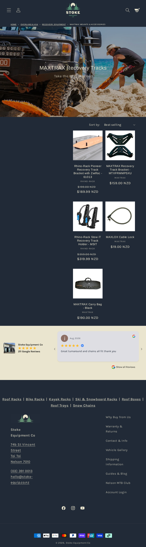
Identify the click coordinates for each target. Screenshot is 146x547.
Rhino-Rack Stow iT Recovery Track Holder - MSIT (87, 241)
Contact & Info (116, 440)
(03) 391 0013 (21, 471)
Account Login (116, 492)
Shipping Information (114, 462)
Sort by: (94, 124)
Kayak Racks (60, 399)
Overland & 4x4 (29, 24)
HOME (14, 24)
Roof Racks (11, 399)
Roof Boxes (131, 399)
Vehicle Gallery (117, 450)
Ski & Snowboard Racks (96, 399)
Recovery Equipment (54, 24)
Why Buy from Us (118, 417)
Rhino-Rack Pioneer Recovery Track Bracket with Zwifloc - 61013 (88, 171)
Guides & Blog (116, 473)
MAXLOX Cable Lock (120, 237)
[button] (9, 10)
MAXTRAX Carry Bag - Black (88, 306)
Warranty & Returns (114, 429)
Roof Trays (60, 405)
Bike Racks (35, 399)
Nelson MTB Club (118, 483)
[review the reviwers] (133, 336)
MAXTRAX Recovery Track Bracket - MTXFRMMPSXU (120, 170)
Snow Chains (84, 405)
